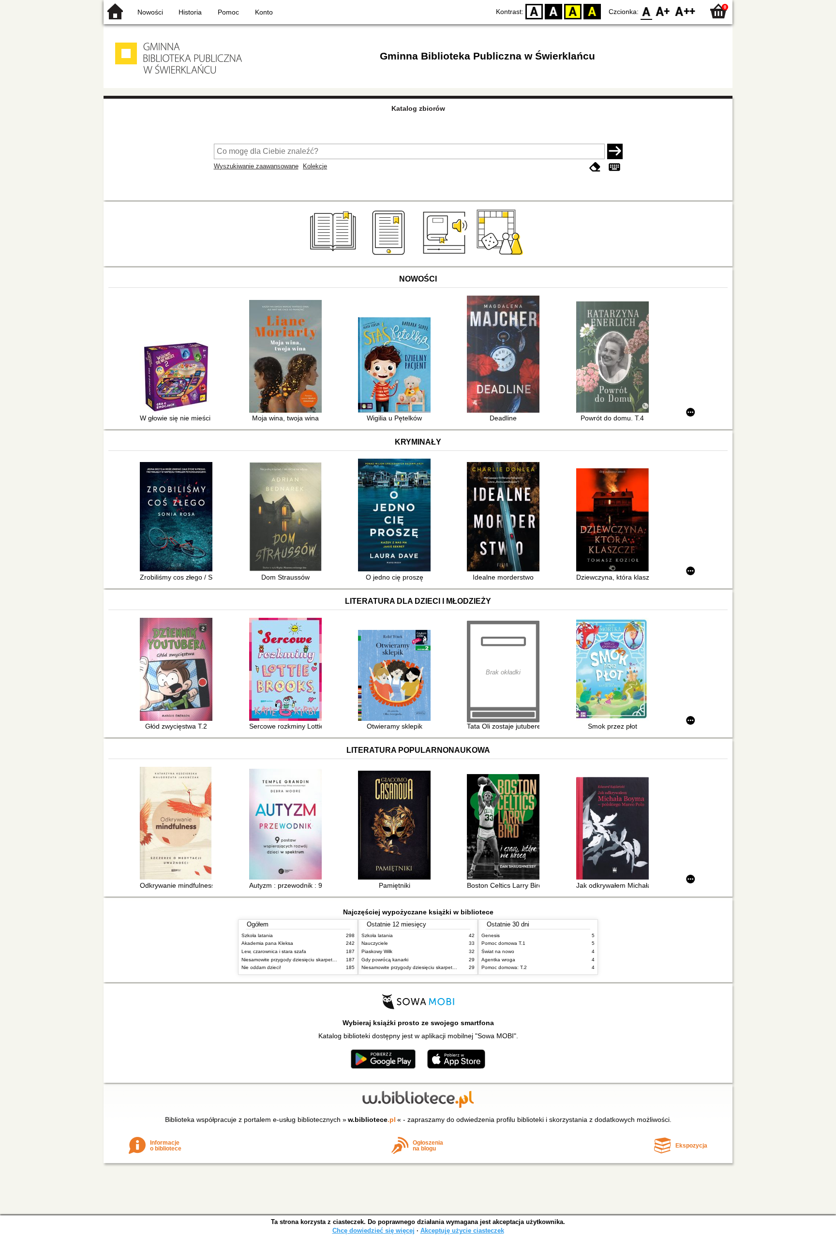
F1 (663, 11)
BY (592, 11)
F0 (646, 11)
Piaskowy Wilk (376, 951)
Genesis (490, 935)
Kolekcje (315, 166)
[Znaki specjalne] (614, 167)
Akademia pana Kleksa (267, 943)
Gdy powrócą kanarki (384, 959)
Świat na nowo (497, 951)
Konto (264, 12)
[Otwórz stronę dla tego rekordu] (178, 377)
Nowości (150, 12)
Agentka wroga (498, 959)
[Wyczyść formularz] (595, 167)
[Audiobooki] (446, 255)
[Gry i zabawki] (501, 255)
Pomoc (228, 12)
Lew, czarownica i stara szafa (273, 951)
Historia (190, 12)
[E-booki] (390, 255)
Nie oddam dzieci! (261, 967)
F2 (685, 11)
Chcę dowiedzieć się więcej (373, 1230)
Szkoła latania (257, 935)
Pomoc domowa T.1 (503, 943)
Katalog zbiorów (418, 108)
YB (572, 11)
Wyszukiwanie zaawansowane (256, 166)
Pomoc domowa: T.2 (504, 967)
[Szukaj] (615, 151)
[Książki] (334, 255)
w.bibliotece (372, 1119)
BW (553, 11)
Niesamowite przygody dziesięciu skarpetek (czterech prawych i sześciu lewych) (329, 959)
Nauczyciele (374, 943)
